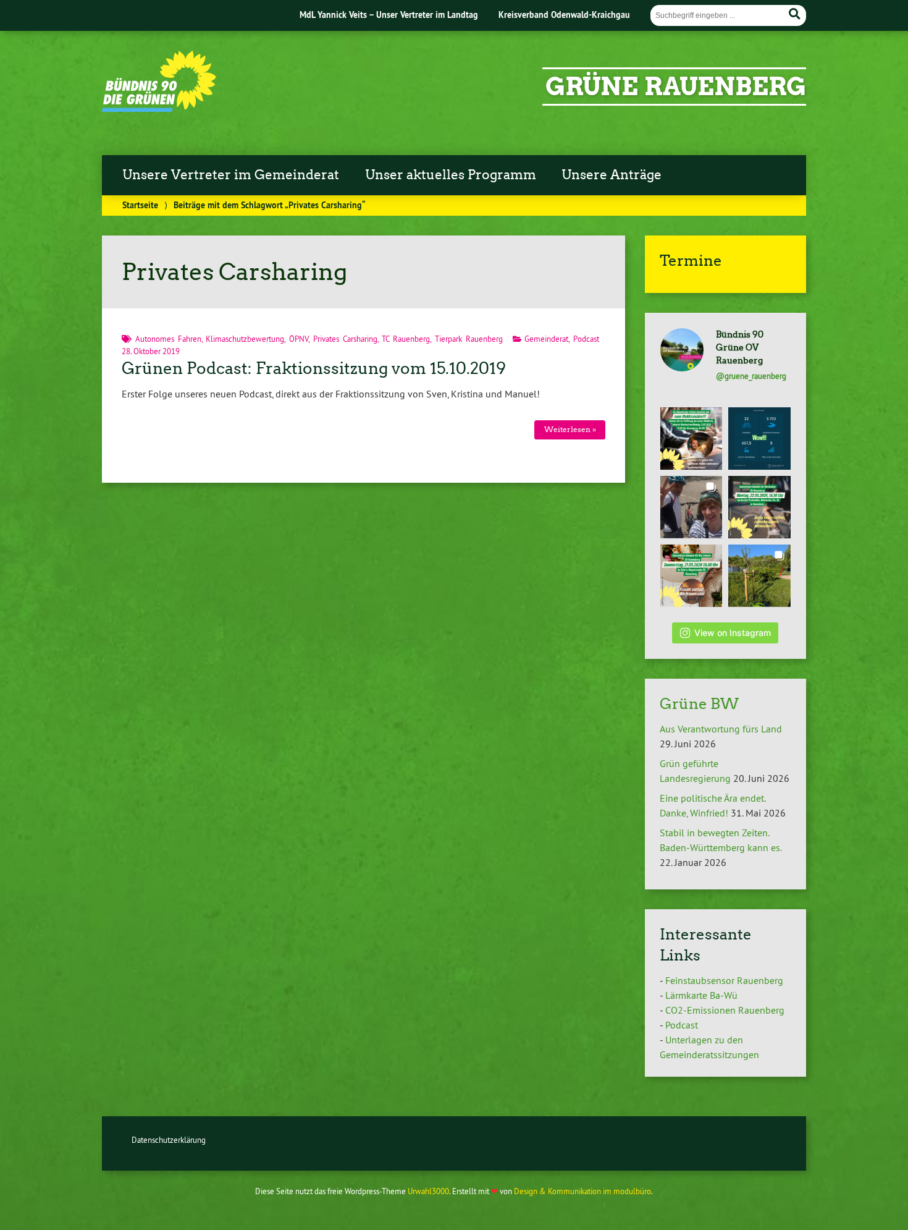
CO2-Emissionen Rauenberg (724, 1010)
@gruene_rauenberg (751, 376)
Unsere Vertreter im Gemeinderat (230, 175)
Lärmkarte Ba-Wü (701, 995)
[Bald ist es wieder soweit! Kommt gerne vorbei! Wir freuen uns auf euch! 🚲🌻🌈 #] (759, 507)
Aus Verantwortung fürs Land (721, 729)
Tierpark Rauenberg (469, 339)
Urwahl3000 (428, 1191)
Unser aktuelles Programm (450, 175)
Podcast (586, 339)
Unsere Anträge (611, 175)
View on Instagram (732, 632)
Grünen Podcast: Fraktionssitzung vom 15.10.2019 (314, 368)
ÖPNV (298, 339)
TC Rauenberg (406, 339)
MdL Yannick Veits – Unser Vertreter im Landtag (389, 14)
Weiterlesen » (570, 429)
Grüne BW (699, 704)
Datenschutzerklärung (169, 1140)
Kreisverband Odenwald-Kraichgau (564, 14)
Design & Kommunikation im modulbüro (582, 1191)
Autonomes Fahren (168, 339)
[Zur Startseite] (159, 108)
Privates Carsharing (345, 339)
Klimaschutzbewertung (245, 339)
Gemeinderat (546, 339)
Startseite (140, 205)
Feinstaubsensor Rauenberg (724, 980)
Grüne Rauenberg (675, 86)
